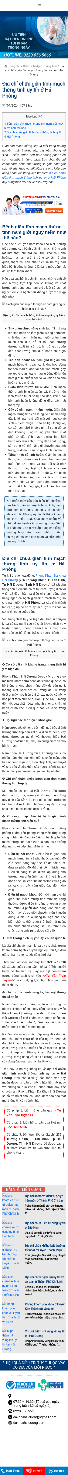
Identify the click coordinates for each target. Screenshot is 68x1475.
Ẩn (39, 116)
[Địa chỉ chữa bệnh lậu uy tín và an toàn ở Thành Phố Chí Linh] (11, 1286)
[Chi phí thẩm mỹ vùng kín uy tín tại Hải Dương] (11, 1340)
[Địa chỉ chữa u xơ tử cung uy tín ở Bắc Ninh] (11, 1230)
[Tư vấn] (36, 1471)
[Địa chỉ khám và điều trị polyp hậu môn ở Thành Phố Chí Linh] (11, 1204)
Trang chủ (13, 66)
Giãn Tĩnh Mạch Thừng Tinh (40, 66)
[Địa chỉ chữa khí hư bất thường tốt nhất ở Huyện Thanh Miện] (11, 1256)
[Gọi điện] (16, 1471)
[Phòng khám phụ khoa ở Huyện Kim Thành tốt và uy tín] (11, 1313)
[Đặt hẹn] (57, 1471)
